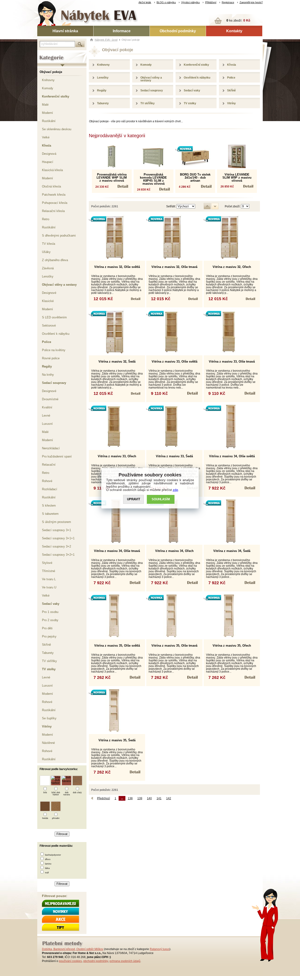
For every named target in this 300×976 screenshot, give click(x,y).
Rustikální (49, 121)
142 (168, 798)
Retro (45, 219)
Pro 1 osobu (50, 612)
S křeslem (49, 505)
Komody (47, 88)
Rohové (47, 481)
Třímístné (48, 571)
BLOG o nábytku (166, 2)
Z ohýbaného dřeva (55, 260)
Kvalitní (47, 407)
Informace (122, 31)
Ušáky (46, 252)
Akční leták (145, 2)
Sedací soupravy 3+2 (56, 546)
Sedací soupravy (54, 383)
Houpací (47, 162)
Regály (47, 366)
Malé (45, 104)
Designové (49, 293)
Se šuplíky (49, 718)
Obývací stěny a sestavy (59, 284)
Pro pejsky (49, 636)
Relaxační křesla (53, 211)
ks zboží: (238, 20)
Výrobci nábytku (190, 2)
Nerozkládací (51, 448)
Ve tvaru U (49, 587)
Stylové (47, 563)
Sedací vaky (50, 603)
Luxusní (47, 423)
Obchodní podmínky (178, 31)
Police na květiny (53, 350)
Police (46, 342)
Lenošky (47, 276)
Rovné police (51, 358)
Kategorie (43, 54)
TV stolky (49, 669)
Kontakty (234, 31)
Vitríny (47, 726)
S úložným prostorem (56, 522)
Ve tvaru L (49, 579)
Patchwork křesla (53, 194)
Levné (46, 415)
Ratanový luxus (159, 949)
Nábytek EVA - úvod (106, 39)
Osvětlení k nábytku (55, 333)
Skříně (46, 644)
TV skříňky (49, 661)
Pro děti (47, 628)
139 (139, 798)
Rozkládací (49, 489)
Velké (45, 137)
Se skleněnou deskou (56, 129)
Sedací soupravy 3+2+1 (58, 554)
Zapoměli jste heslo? (251, 2)
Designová (49, 153)
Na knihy (48, 374)
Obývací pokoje (51, 72)
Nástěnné (48, 743)
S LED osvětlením (54, 317)
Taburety (48, 653)
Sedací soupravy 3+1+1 (58, 538)
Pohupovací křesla (54, 203)
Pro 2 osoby (50, 620)
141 (159, 798)
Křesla (46, 145)
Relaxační (49, 464)
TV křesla (48, 243)
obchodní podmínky (95, 961)
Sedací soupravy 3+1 (56, 530)
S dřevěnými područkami (59, 235)
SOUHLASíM (161, 499)
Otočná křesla (51, 186)
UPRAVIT (133, 499)
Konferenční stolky (55, 96)
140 (149, 798)
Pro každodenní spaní (57, 456)
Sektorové (49, 325)
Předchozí (103, 798)
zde (175, 490)
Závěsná (48, 268)
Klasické (48, 301)
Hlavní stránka (65, 31)
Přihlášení (210, 2)
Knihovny (48, 80)
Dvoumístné (50, 399)
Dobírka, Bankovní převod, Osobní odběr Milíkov (72, 949)
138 (130, 798)
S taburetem (50, 513)
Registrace (228, 2)
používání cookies (70, 961)
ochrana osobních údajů (124, 961)
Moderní (47, 113)
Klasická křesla (52, 170)
